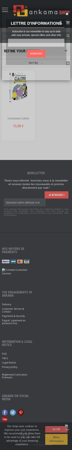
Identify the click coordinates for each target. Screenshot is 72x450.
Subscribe (36, 53)
